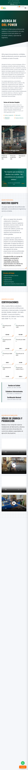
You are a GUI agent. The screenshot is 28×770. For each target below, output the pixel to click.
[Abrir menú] (25, 8)
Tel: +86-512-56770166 (14, 1)
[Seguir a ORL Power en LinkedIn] (11, 4)
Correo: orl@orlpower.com (15, 2)
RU (23, 6)
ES (19, 6)
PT (20, 6)
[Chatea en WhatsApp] (23, 763)
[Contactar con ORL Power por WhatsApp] (16, 4)
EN (17, 6)
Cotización (22, 767)
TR (22, 6)
